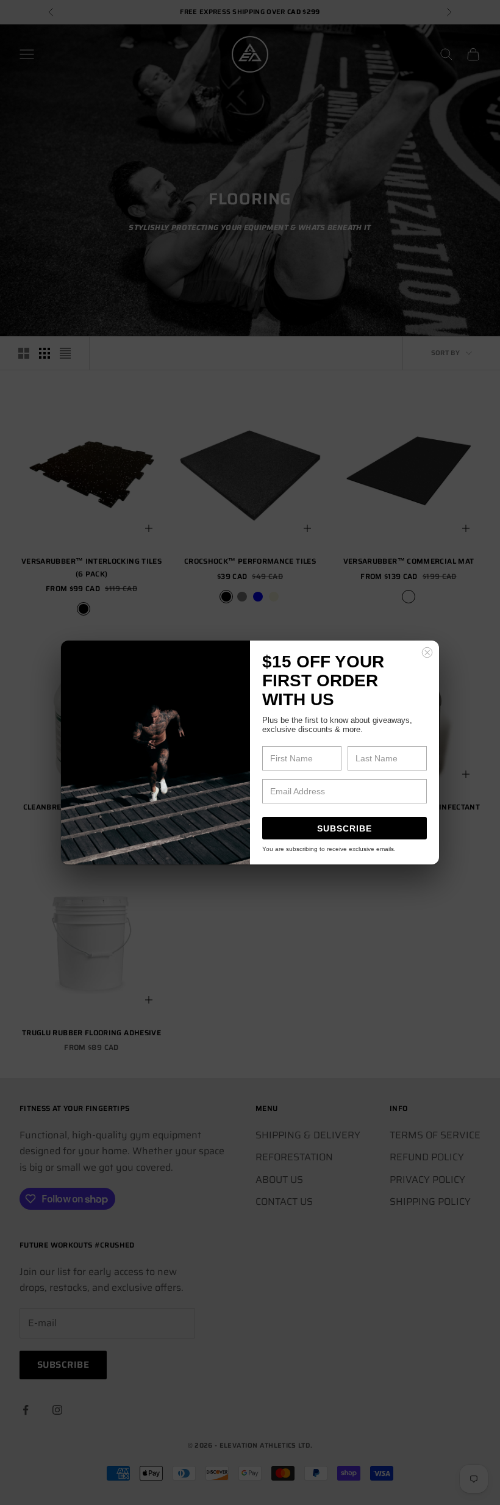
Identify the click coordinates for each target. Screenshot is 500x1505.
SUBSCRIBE (344, 828)
